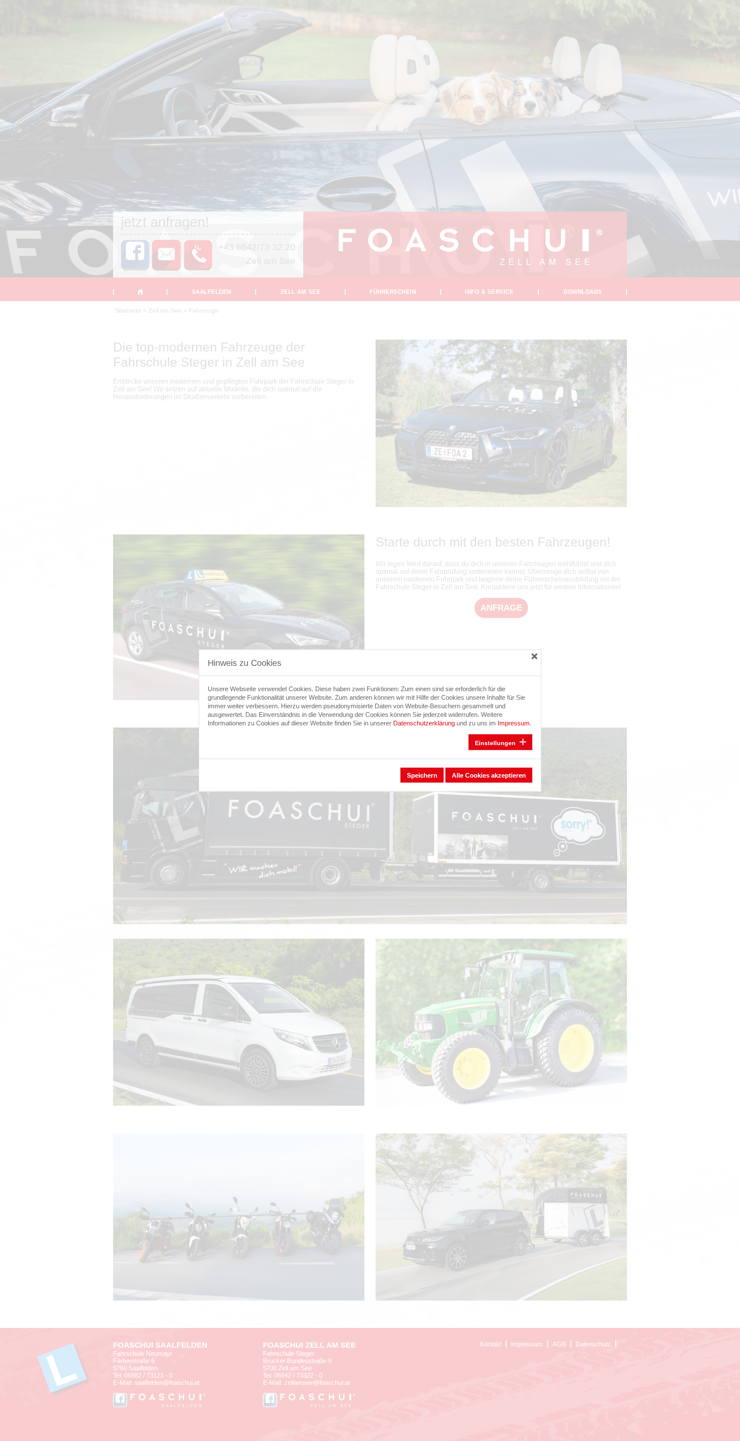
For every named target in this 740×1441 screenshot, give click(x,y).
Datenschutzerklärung (424, 723)
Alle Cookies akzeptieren (489, 775)
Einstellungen (496, 742)
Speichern (422, 775)
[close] (534, 656)
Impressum (514, 723)
